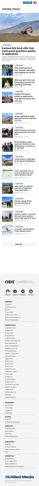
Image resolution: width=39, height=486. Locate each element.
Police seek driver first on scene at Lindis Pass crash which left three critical (23, 173)
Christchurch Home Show (12, 422)
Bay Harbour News (10, 356)
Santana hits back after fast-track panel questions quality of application (19, 51)
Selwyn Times (9, 366)
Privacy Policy (9, 312)
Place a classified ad (11, 464)
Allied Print (8, 434)
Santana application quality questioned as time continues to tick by (25, 118)
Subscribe (27, 3)
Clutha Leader (9, 390)
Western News (9, 361)
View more (18, 244)
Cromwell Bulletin (10, 379)
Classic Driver (9, 408)
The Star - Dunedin (10, 387)
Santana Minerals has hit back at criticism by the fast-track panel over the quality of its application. (19, 58)
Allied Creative (9, 431)
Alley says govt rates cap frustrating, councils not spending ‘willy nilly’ (24, 82)
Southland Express (10, 397)
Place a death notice (11, 461)
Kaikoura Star (9, 333)
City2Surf (7, 420)
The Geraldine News (10, 351)
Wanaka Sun (8, 377)
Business (17, 193)
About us (7, 310)
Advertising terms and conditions (14, 466)
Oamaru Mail (8, 374)
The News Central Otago (12, 384)
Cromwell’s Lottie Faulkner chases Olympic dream (24, 230)
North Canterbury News (12, 346)
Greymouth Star (9, 336)
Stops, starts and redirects (12, 450)
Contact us (8, 304)
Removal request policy (11, 320)
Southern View (9, 364)
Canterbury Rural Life (11, 348)
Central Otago (6, 61)
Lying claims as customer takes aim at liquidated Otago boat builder (23, 188)
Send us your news (10, 307)
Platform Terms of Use (11, 315)
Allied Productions (10, 429)
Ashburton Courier (10, 369)
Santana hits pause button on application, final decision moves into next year (24, 97)
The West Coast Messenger (12, 341)
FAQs (6, 452)
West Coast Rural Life (11, 343)
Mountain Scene (9, 382)
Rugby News (8, 413)
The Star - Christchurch (11, 354)
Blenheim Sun (9, 330)
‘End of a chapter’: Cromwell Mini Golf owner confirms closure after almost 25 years (25, 216)
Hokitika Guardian (10, 338)
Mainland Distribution (11, 436)
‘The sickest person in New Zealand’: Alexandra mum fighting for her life (24, 70)
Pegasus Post (8, 359)
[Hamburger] (35, 2)
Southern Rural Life (10, 392)
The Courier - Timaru (11, 372)
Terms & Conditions (10, 447)
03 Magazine (8, 410)
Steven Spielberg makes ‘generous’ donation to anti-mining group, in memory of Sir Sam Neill (24, 145)
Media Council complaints (12, 317)
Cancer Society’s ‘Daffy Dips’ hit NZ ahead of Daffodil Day (24, 160)
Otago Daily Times (10, 328)
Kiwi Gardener (9, 405)
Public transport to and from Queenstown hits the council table (24, 132)
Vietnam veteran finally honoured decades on (23, 202)
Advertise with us (10, 459)
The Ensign (8, 395)
